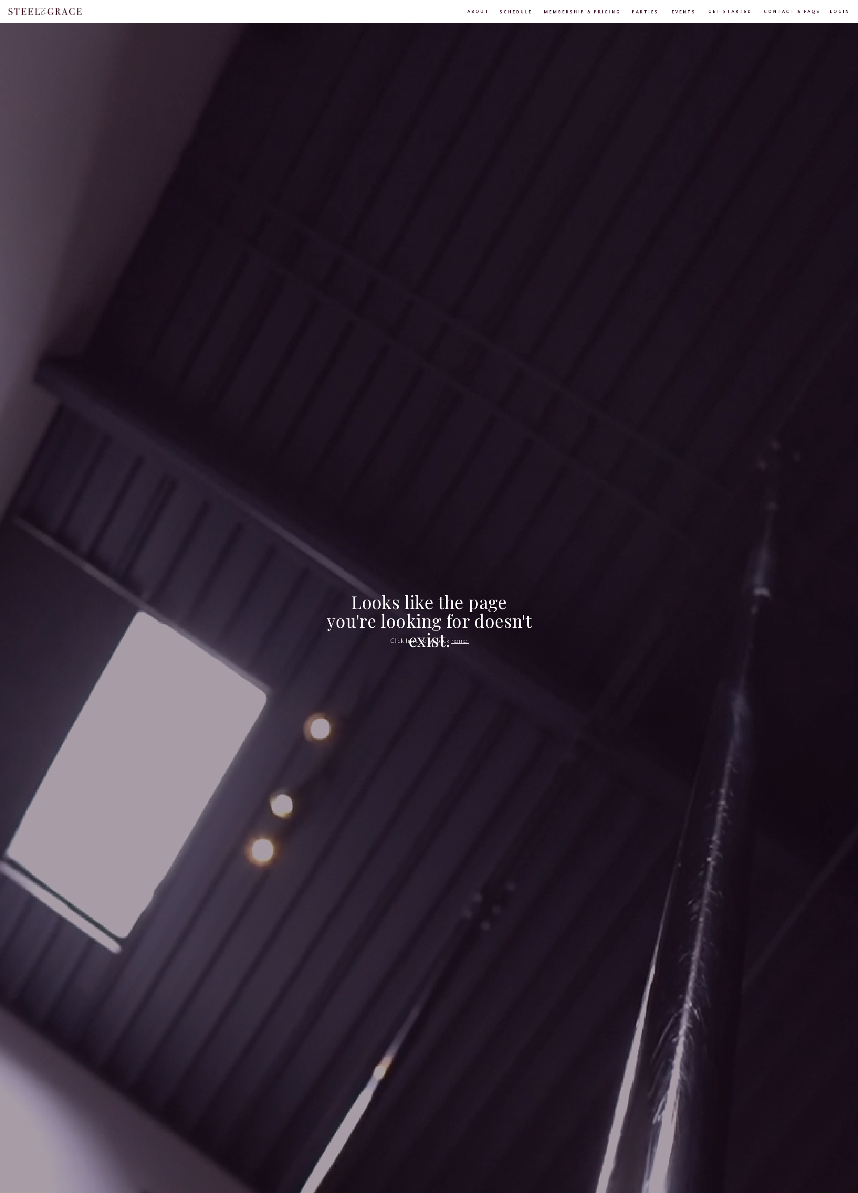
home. (460, 640)
